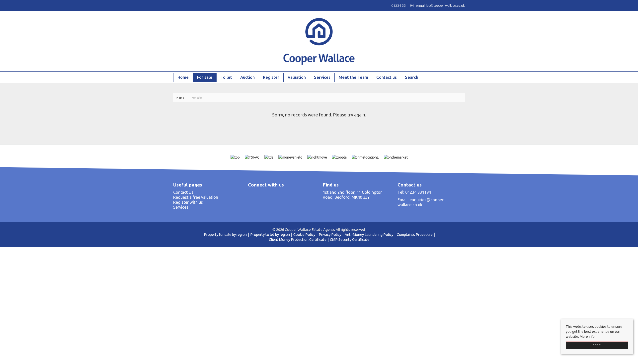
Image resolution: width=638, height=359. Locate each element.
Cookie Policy (304, 234)
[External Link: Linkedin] (178, 5)
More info (587, 337)
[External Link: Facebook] (174, 5)
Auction (247, 77)
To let (226, 77)
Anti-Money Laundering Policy (369, 234)
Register (271, 77)
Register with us (188, 202)
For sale (204, 77)
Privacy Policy (330, 234)
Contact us (386, 77)
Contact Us (183, 192)
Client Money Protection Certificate (297, 239)
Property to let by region (270, 234)
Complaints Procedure (415, 234)
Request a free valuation (195, 197)
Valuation (297, 77)
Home (183, 77)
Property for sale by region (225, 234)
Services (322, 77)
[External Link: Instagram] (176, 5)
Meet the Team (353, 77)
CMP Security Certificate (349, 239)
